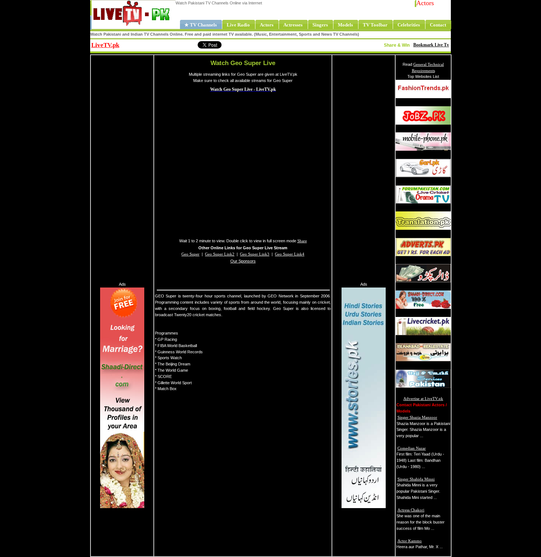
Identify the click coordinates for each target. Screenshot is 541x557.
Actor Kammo (409, 541)
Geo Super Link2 (219, 254)
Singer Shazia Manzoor (417, 417)
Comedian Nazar (411, 448)
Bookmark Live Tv (431, 44)
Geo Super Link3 (254, 254)
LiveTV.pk (105, 45)
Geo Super (190, 254)
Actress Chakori (410, 510)
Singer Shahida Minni (416, 479)
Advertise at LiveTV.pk (423, 398)
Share (165, 44)
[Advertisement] (122, 167)
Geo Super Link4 (289, 254)
